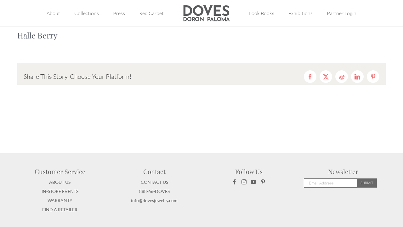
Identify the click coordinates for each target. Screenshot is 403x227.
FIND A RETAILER (59, 209)
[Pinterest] (262, 181)
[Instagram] (244, 181)
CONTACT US (154, 182)
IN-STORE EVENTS (60, 191)
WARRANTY (60, 200)
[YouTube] (253, 181)
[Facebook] (234, 181)
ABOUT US (60, 182)
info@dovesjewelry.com (154, 200)
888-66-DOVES (154, 191)
